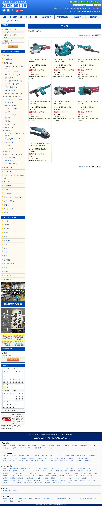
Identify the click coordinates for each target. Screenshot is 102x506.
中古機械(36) (8, 59)
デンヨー (28, 475)
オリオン (68, 473)
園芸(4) (6, 205)
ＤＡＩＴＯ (63, 478)
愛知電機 (7, 260)
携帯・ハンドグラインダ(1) (13, 154)
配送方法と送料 (32, 445)
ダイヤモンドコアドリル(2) (13, 81)
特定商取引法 (38, 448)
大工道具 (39, 458)
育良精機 (7, 240)
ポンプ (17, 458)
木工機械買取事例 (21, 498)
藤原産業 (5, 482)
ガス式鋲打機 (92, 455)
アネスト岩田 (6, 470)
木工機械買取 (6, 490)
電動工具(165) (8, 63)
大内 (62, 473)
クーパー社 (83, 480)
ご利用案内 (12, 445)
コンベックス (48, 458)
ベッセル (28, 480)
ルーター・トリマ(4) (11, 109)
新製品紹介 (38, 498)
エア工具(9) (7, 171)
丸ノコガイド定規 (23, 460)
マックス (7, 229)
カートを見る (6, 448)
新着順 (86, 35)
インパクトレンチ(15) (11, 71)
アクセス (59, 445)
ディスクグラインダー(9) (12, 139)
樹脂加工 (31, 458)
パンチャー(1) (9, 142)
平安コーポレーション (17, 473)
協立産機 (83, 473)
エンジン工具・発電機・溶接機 (65, 455)
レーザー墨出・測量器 (82, 458)
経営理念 (74, 445)
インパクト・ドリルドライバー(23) (14, 67)
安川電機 (5, 478)
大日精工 (7, 271)
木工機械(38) (8, 55)
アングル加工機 (81, 455)
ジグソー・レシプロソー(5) (13, 99)
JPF (89, 468)
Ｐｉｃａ (42, 473)
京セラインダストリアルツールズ (33, 482)
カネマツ (67, 482)
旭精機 (49, 473)
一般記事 (5, 501)
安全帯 (56, 458)
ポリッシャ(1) (9, 148)
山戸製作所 (55, 480)
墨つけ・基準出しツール (9, 460)
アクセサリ (79, 460)
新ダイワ (88, 470)
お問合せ (15, 448)
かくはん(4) (8, 130)
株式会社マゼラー (57, 482)
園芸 (72, 460)
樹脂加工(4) (7, 189)
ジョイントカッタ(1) (11, 151)
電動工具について (61, 498)
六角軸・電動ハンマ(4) (12, 87)
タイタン (12, 475)
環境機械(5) (7, 185)
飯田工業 (19, 482)
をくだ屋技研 (29, 478)
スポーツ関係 (53, 460)
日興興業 (61, 475)
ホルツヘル (92, 480)
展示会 (30, 498)
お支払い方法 (21, 445)
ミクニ (77, 478)
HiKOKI (6, 225)
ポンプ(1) (7, 181)
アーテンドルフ (9, 264)
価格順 (81, 35)
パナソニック (55, 468)
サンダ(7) (8, 118)
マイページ (93, 445)
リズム (51, 470)
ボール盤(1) (8, 145)
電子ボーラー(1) (10, 124)
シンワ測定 (46, 480)
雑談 (11, 501)
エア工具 (52, 455)
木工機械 (13, 455)
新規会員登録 (83, 445)
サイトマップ (48, 448)
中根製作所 (54, 478)
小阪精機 (72, 470)
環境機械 (24, 458)
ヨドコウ (63, 480)
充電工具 (36, 455)
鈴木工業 (5, 475)
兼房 (5, 256)
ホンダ (12, 482)
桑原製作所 (59, 470)
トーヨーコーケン (25, 470)
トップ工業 (21, 480)
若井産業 (20, 478)
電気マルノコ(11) (10, 90)
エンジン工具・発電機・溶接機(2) (14, 177)
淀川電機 (12, 478)
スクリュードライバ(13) (12, 75)
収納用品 (63, 458)
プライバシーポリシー (26, 448)
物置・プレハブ (64, 460)
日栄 (47, 475)
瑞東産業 (45, 478)
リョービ (38, 468)
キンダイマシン (93, 473)
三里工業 (82, 475)
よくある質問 (42, 445)
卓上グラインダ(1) (10, 157)
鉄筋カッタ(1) (9, 127)
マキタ (6, 221)
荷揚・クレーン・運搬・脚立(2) (14, 197)
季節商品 (87, 460)
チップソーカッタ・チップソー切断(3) (14, 135)
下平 (90, 478)
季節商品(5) (7, 213)
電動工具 (29, 455)
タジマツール (81, 468)
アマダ (56, 473)
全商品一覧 (6, 455)
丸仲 (5, 268)
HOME (4, 445)
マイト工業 (7, 275)
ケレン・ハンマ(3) (10, 115)
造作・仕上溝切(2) (10, 105)
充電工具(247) (8, 167)
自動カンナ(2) (9, 160)
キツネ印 (76, 473)
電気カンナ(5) (9, 102)
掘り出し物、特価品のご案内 (88, 498)
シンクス (7, 244)
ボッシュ (7, 236)
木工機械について (49, 498)
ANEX (13, 480)
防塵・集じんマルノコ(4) (12, 96)
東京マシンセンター (31, 473)
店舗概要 (51, 445)
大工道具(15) (8, 193)
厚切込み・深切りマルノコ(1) (14, 93)
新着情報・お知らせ (8, 498)
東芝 (34, 475)
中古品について (73, 498)
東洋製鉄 (41, 475)
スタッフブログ (20, 501)
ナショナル (65, 468)
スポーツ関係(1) (9, 201)
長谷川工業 (37, 480)
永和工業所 (6, 480)
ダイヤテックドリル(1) (12, 84)
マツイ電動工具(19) (11, 163)
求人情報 (67, 445)
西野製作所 (7, 279)
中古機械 (21, 455)
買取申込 (15, 490)
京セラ (6, 233)
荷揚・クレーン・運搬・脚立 (39, 460)
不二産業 (69, 475)
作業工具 (71, 458)
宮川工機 (89, 475)
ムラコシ (7, 248)
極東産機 (84, 478)
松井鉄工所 (7, 252)
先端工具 (44, 455)
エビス (70, 478)
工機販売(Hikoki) (13, 468)
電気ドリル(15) (9, 78)
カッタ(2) (8, 112)
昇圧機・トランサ (7, 458)
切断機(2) (8, 121)
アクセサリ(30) (9, 209)
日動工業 (53, 475)
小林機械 (38, 478)
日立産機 (23, 468)
